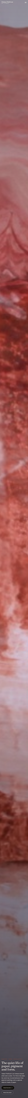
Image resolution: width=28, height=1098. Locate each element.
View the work (7, 1087)
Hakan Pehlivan (7, 2)
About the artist (7, 1092)
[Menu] (25, 2)
